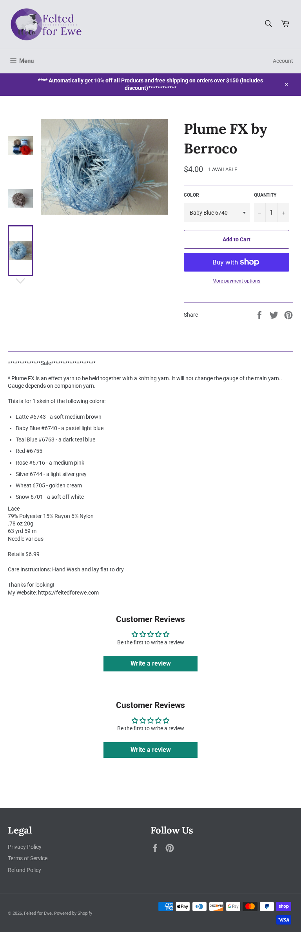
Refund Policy (24, 870)
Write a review (151, 663)
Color (191, 195)
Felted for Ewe (38, 913)
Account (283, 61)
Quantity (265, 195)
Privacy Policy (25, 847)
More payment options (236, 281)
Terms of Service (27, 858)
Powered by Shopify (73, 913)
